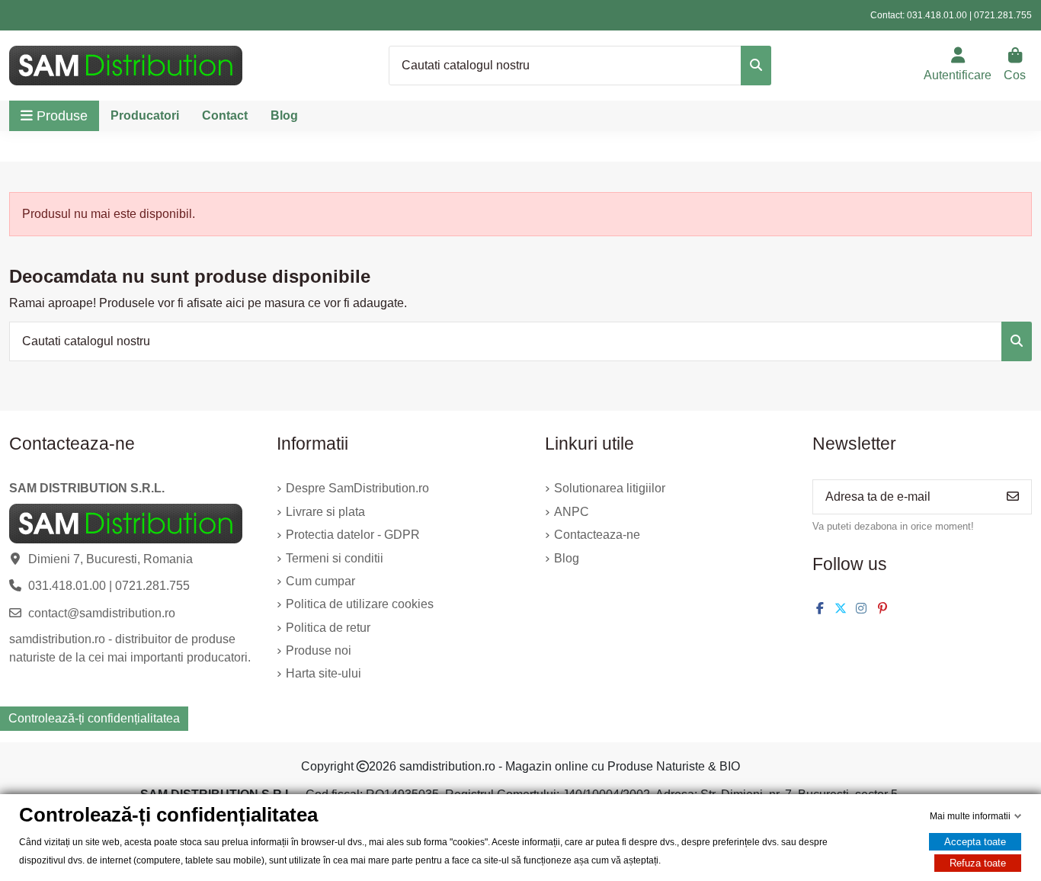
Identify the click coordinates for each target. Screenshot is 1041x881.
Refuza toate (978, 863)
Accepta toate (975, 841)
